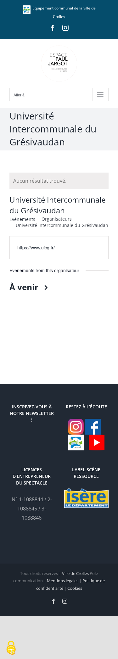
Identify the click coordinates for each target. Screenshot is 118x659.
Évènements (22, 219)
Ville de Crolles (75, 573)
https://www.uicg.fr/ (36, 247)
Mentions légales (62, 580)
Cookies (74, 588)
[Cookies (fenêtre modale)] (11, 648)
